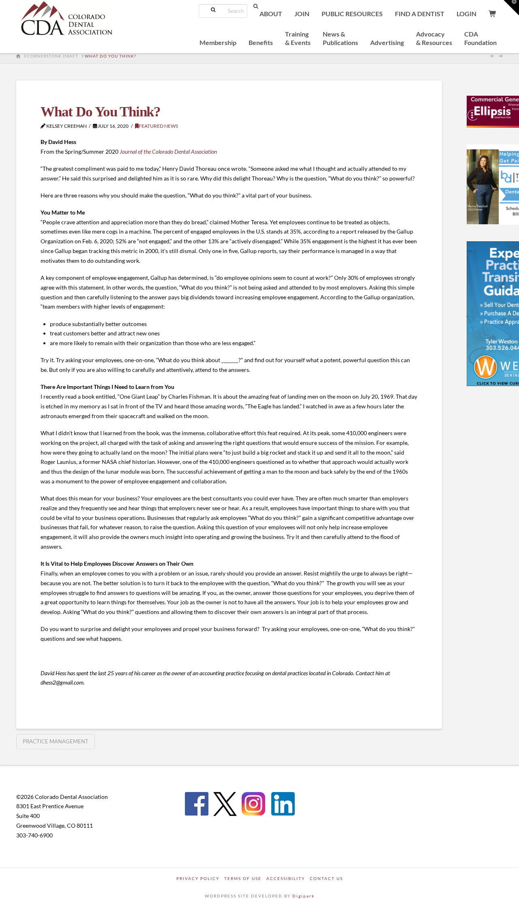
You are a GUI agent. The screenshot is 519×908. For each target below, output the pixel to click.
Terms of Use (243, 878)
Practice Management (55, 741)
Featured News (158, 126)
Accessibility (285, 878)
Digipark (303, 895)
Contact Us (326, 878)
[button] (511, 7)
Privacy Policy (197, 878)
